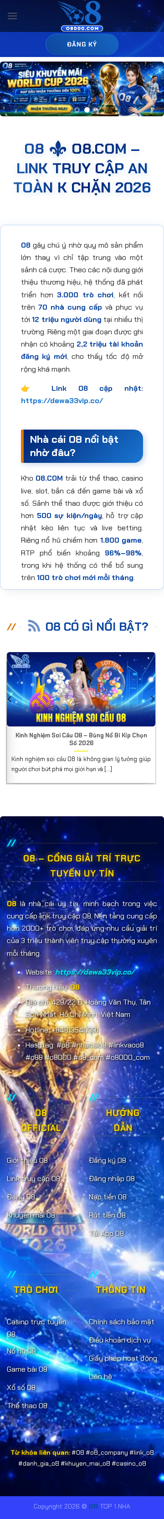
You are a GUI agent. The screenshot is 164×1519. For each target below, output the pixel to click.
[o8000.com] (82, 16)
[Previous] (10, 717)
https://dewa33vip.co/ (62, 400)
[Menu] (12, 16)
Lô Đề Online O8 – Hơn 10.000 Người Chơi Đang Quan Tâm (88, 739)
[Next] (152, 717)
